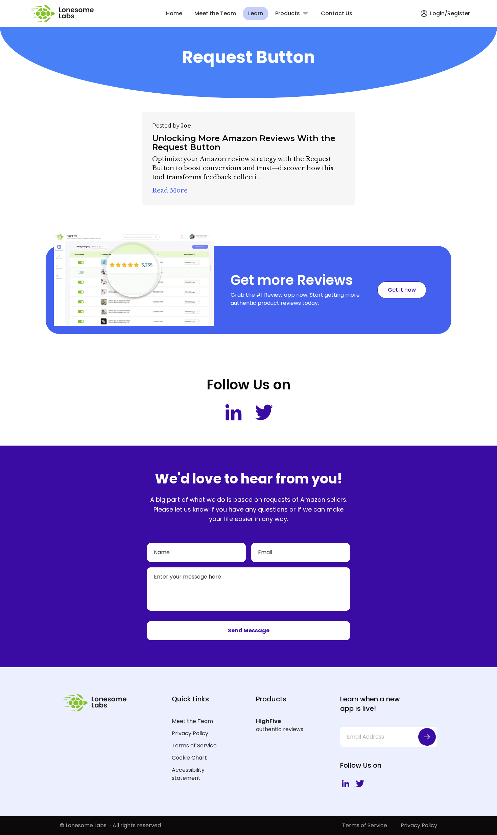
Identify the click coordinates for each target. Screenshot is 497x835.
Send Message (248, 630)
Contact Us (336, 13)
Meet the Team (215, 13)
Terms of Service (194, 745)
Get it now (402, 290)
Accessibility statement (188, 774)
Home (174, 13)
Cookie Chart (189, 758)
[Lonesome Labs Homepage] (62, 13)
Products (287, 13)
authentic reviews (279, 725)
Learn (255, 13)
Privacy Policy (190, 733)
